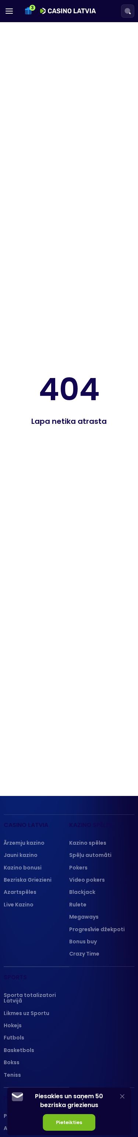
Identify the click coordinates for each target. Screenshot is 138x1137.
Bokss (12, 1062)
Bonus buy (83, 941)
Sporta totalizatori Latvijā (30, 997)
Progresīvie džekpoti (97, 929)
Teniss (12, 1075)
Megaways (84, 916)
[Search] (127, 11)
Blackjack (82, 892)
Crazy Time (84, 953)
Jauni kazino (21, 855)
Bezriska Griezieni (28, 880)
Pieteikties (69, 1122)
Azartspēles (20, 892)
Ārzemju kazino (24, 843)
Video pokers (87, 880)
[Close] (122, 1096)
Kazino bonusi (23, 867)
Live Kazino (18, 904)
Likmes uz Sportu (26, 1013)
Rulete (77, 904)
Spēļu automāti (90, 855)
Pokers (78, 867)
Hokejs (13, 1025)
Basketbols (19, 1050)
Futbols (14, 1037)
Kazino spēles (87, 843)
